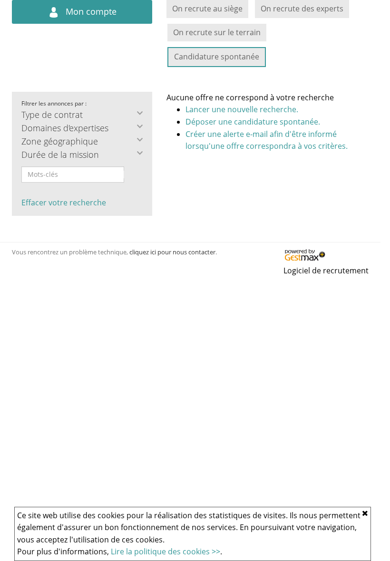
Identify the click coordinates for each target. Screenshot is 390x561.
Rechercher (130, 174)
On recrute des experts (302, 8)
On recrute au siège (207, 8)
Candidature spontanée (216, 56)
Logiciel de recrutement (326, 270)
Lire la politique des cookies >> (165, 551)
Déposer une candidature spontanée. (252, 121)
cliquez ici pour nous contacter (172, 252)
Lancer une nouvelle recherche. (241, 109)
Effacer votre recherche (63, 202)
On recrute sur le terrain (217, 32)
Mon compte (90, 11)
